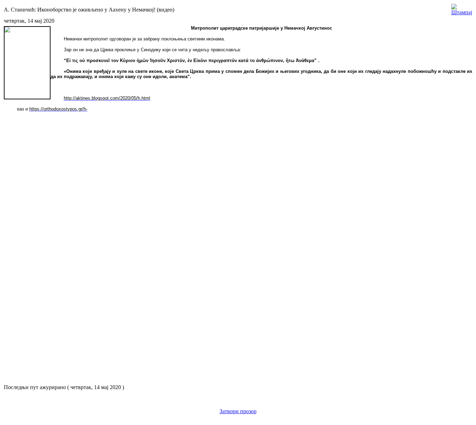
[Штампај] (461, 8)
